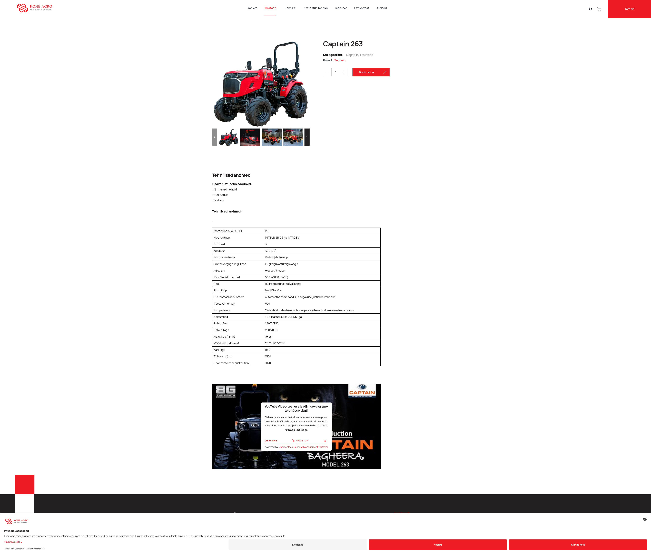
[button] (214, 137)
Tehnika (290, 8)
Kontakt (630, 9)
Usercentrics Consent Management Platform (303, 447)
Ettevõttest (361, 8)
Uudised (381, 8)
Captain (352, 55)
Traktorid (270, 8)
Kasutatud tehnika (316, 8)
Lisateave (271, 440)
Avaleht (253, 8)
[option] (228, 137)
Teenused (341, 8)
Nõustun (302, 440)
